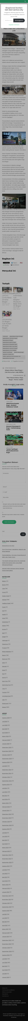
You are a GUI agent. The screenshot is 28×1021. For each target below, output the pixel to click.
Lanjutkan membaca (14, 24)
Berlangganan (19, 20)
